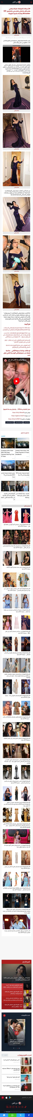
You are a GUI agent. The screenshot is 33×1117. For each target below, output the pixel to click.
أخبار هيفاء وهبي (9, 422)
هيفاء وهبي (26, 422)
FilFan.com (26, 1111)
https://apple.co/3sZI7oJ (18, 415)
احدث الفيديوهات (17, 1055)
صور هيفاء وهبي (18, 422)
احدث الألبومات (25, 1015)
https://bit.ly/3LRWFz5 (14, 419)
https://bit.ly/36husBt (18, 412)
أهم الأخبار (26, 962)
